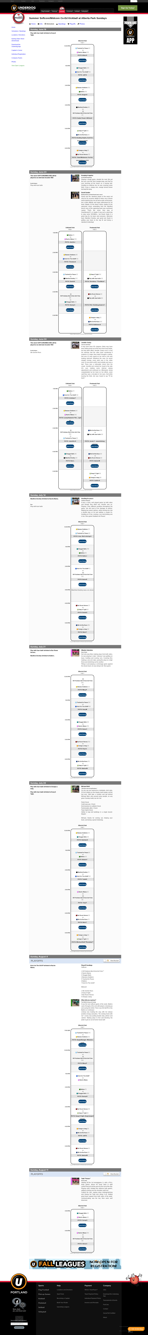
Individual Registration (19, 54)
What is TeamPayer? (91, 1290)
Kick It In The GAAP (82, 72)
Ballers (82, 91)
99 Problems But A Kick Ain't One (82, 113)
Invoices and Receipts (92, 1302)
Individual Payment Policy (93, 1298)
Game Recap (82, 60)
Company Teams (17, 58)
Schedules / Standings (19, 31)
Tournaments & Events (110, 1300)
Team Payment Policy (91, 1294)
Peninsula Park (95, 227)
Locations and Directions (64, 1290)
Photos (14, 62)
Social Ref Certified (109, 1313)
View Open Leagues (18, 65)
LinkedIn (60, 1)
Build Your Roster (62, 1302)
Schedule (50, 24)
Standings (62, 24)
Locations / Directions (18, 35)
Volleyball (42, 1312)
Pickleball (42, 1303)
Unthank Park (70, 227)
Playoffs (73, 24)
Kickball (41, 1298)
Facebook (42, 1)
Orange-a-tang (82, 150)
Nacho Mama (82, 52)
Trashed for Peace (82, 48)
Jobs (32, 1)
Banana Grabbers (82, 87)
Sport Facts (60, 1294)
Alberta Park (82, 41)
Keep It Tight (82, 130)
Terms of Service (123, 1326)
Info (41, 24)
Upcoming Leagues (63, 1307)
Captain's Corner (17, 50)
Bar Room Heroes (82, 154)
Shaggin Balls (82, 68)
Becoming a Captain (63, 1298)
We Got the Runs (83, 134)
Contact (23, 1)
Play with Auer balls (95, 278)
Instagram (51, 1)
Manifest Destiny (83, 107)
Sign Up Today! (127, 8)
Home (13, 27)
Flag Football (43, 1290)
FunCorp (106, 1304)
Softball (41, 1307)
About (12, 1)
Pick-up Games (44, 1294)
